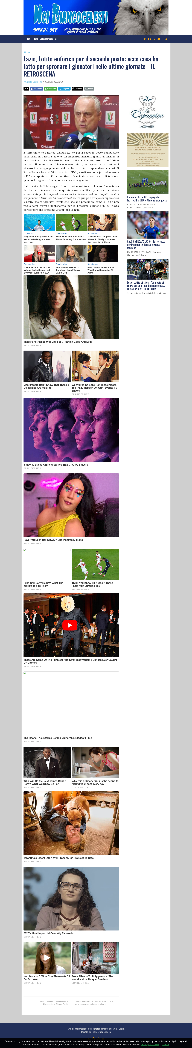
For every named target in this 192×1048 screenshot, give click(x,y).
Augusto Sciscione (33, 81)
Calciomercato (46, 38)
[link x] (144, 39)
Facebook (38, 89)
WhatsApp (51, 89)
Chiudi (165, 1044)
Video (57, 38)
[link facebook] (149, 39)
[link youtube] (158, 39)
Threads (78, 89)
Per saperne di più (150, 1044)
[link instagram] (154, 39)
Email (90, 89)
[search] (166, 39)
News (36, 38)
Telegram (65, 89)
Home (29, 38)
